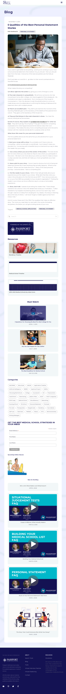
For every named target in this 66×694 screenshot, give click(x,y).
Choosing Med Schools (15, 393)
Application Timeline (40, 385)
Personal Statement (27, 31)
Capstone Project (36, 389)
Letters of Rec (33, 396)
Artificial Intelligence (15, 389)
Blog (26, 661)
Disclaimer (48, 658)
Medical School (23, 400)
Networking (45, 400)
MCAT (41, 396)
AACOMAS (12, 385)
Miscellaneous (34, 400)
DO (44, 393)
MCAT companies (51, 396)
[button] (61, 2)
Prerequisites (21, 408)
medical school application (26, 208)
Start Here (20, 411)
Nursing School (13, 404)
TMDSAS (28, 411)
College (27, 393)
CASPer (46, 389)
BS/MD (26, 389)
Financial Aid (51, 393)
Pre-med (11, 408)
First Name (12, 436)
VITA (42, 411)
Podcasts (46, 404)
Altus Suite (21, 385)
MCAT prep (12, 400)
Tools (26, 665)
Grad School (12, 396)
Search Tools (29, 658)
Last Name (12, 442)
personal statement (46, 208)
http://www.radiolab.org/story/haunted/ (22, 85)
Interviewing (22, 396)
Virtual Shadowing (30, 671)
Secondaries (50, 408)
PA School (24, 404)
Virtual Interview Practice (33, 668)
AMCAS (29, 385)
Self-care (11, 411)
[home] (6, 2)
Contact (27, 675)
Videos (36, 411)
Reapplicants (31, 408)
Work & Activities (51, 411)
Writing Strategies (14, 415)
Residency (41, 408)
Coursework (36, 393)
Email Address (14, 430)
